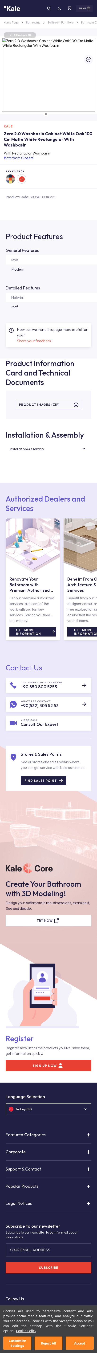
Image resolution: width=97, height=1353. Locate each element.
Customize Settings (17, 1343)
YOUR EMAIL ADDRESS (29, 1249)
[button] (46, 114)
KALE (8, 126)
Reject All (48, 1343)
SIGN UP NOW (45, 1066)
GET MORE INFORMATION (28, 632)
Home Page (11, 22)
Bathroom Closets (18, 157)
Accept (79, 1343)
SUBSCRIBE (48, 1268)
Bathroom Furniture (60, 22)
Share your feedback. (34, 340)
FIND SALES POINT (40, 781)
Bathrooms (33, 22)
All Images (22, 35)
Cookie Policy (26, 1331)
